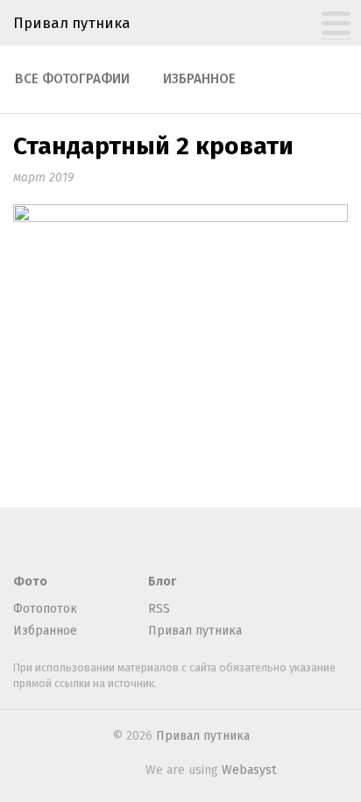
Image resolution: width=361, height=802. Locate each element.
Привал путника (72, 23)
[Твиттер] (81, 542)
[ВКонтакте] (110, 542)
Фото (30, 581)
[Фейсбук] (52, 542)
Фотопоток (45, 608)
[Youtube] (168, 542)
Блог (162, 581)
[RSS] (23, 542)
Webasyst (249, 770)
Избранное (199, 79)
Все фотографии (72, 79)
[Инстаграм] (139, 542)
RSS (159, 608)
